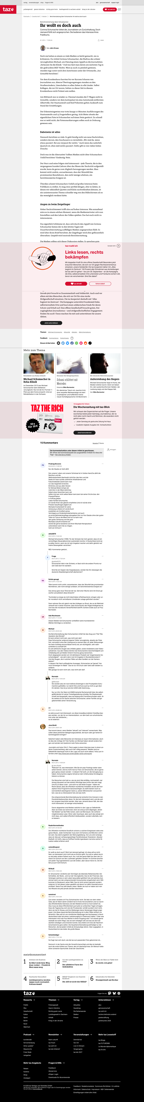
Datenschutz (86, 1089)
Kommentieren (54, 338)
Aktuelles (76, 1005)
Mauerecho (28, 1049)
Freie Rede (27, 1052)
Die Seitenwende (79, 1011)
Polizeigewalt (53, 1005)
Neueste (95, 443)
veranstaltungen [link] (34, 2)
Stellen (76, 1014)
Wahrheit (27, 1027)
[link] (29, 9)
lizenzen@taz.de (37, 1089)
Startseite (27, 16)
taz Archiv (102, 1050)
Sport (26, 1018)
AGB (102, 1089)
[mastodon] (109, 994)
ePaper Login (53, 1074)
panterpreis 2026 (104, 1021)
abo (99, 1005)
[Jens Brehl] (43, 726)
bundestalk (28, 1040)
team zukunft (53, 1040)
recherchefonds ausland (107, 1014)
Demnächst (77, 1040)
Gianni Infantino (54, 1008)
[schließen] (118, 246)
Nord (25, 1024)
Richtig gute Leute (55, 1011)
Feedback (52, 1068)
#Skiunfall (67, 332)
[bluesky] (114, 994)
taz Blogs (101, 1040)
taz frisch (51, 1043)
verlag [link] (25, 2)
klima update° (29, 1046)
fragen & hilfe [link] (49, 2)
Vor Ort (76, 1043)
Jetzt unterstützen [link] (51, 323)
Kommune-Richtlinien (103, 1086)
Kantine (26, 1072)
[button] (119, 9)
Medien (44, 16)
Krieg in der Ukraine (55, 1021)
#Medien (74, 332)
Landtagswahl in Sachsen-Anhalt (58, 1016)
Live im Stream (78, 1046)
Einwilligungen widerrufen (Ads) (84, 1092)
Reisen (26, 1069)
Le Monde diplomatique (107, 1046)
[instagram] (118, 994)
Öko (25, 1008)
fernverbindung (29, 1043)
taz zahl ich (102, 1011)
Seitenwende (109, 1089)
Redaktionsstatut (88, 1086)
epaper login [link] (115, 2)
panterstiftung (103, 1018)
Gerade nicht (112, 246)
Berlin (26, 1021)
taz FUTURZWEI (104, 1043)
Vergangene (77, 1049)
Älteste (101, 443)
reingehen (27, 1055)
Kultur (26, 1014)
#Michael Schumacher (55, 332)
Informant (77, 1089)
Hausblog (77, 1008)
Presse (75, 1018)
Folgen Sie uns (102, 993)
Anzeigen (27, 1078)
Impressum (95, 1089)
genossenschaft (104, 1008)
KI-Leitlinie (115, 1086)
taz (29, 993)
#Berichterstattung (85, 332)
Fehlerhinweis (64, 338)
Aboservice (52, 1071)
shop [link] (41, 2)
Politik (26, 1005)
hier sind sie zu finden (63, 455)
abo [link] (97, 2)
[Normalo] (47, 677)
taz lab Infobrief (54, 1049)
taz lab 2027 (77, 1052)
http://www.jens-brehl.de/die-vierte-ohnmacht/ (75, 754)
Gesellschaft (36, 16)
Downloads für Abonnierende (59, 1077)
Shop (25, 1075)
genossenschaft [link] (105, 2)
